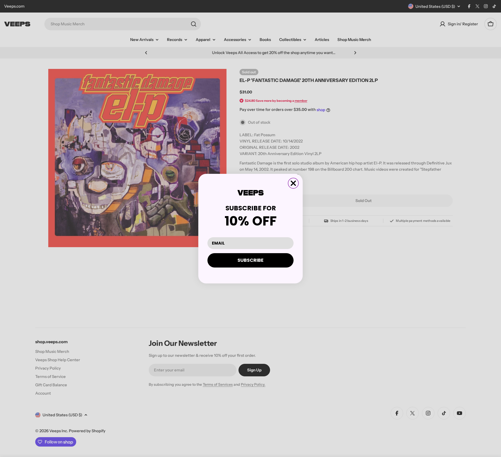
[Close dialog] (293, 183)
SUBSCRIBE (250, 260)
